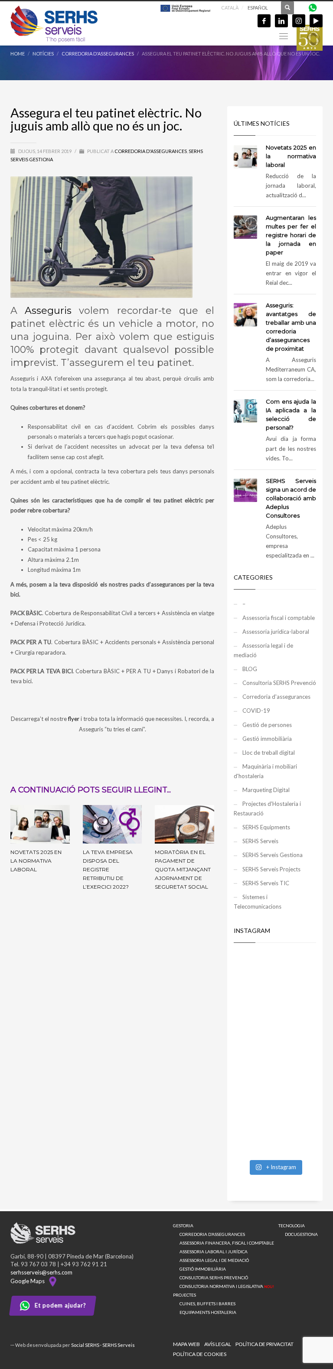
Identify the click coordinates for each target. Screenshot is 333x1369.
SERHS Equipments (266, 827)
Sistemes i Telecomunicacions (257, 901)
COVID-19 (256, 710)
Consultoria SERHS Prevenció (279, 682)
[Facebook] (264, 20)
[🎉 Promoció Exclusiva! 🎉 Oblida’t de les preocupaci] (275, 978)
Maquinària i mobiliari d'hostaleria (265, 771)
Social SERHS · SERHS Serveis (103, 1345)
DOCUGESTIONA (301, 1234)
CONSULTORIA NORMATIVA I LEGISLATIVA (227, 1286)
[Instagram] (298, 20)
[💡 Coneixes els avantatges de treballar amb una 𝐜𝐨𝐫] (275, 1079)
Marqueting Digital (266, 789)
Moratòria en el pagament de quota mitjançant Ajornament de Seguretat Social (183, 869)
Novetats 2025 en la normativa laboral (36, 861)
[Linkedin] (281, 20)
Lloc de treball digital (268, 752)
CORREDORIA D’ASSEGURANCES (212, 1234)
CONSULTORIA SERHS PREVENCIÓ (214, 1277)
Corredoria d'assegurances (150, 151)
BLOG (249, 668)
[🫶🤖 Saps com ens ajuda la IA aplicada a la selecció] (275, 1130)
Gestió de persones (267, 724)
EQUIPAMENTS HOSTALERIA (208, 1312)
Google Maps (28, 1281)
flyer (73, 718)
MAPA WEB (186, 1344)
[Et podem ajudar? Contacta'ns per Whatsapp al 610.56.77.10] (312, 7)
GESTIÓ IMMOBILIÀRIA (203, 1268)
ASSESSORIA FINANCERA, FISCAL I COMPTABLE (227, 1242)
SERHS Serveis (260, 841)
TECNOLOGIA (291, 1225)
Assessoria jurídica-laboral (275, 631)
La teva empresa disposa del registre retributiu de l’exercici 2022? (108, 869)
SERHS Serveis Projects (271, 869)
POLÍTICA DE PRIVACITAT (264, 1344)
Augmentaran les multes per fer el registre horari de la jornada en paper (291, 235)
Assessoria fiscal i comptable (278, 617)
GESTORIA (183, 1225)
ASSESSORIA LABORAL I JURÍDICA (214, 1251)
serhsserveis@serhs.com (41, 1272)
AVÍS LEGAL (217, 1344)
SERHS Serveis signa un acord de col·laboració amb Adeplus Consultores (291, 498)
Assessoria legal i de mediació (263, 650)
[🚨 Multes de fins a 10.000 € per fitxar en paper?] (275, 1029)
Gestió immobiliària (267, 738)
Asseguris (48, 310)
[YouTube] (316, 20)
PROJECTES (184, 1294)
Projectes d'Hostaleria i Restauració (267, 808)
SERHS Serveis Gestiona (272, 854)
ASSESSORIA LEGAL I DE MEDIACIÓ (214, 1260)
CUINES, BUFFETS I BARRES (207, 1303)
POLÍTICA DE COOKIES (199, 1354)
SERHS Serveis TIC (265, 883)
